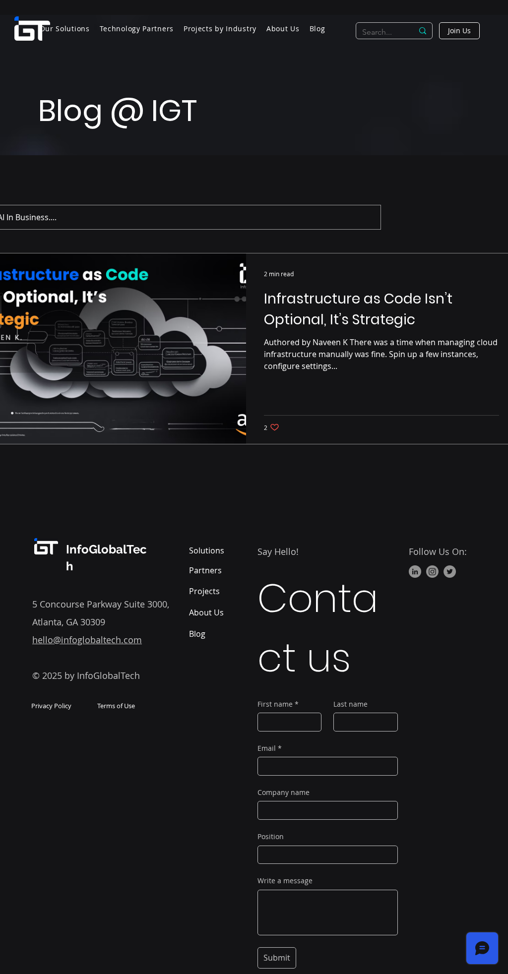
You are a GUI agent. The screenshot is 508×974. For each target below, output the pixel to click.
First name (278, 704)
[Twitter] (450, 571)
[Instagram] (432, 571)
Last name (350, 704)
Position (270, 836)
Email (269, 748)
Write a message (285, 880)
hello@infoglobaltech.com (87, 640)
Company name (283, 792)
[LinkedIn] (415, 571)
